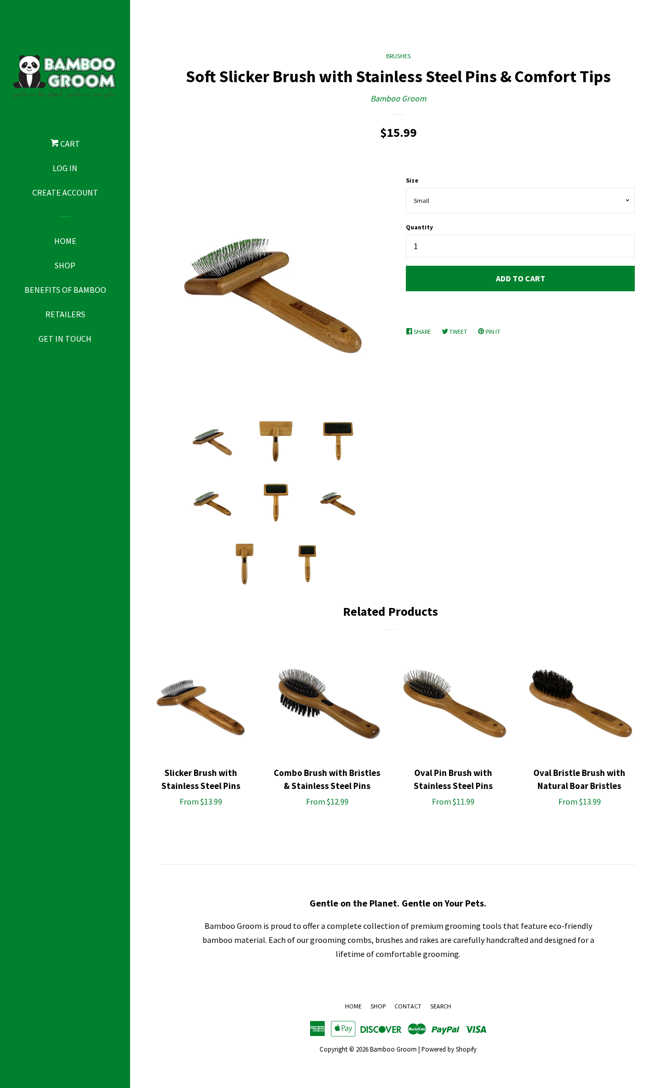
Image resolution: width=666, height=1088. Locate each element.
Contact (407, 1006)
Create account (65, 192)
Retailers (65, 314)
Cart (69, 143)
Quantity (419, 227)
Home (65, 241)
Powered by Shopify (449, 1049)
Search (440, 1006)
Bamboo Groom (398, 98)
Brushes (398, 56)
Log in (65, 168)
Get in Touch (65, 338)
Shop (65, 265)
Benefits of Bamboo (65, 289)
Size (412, 180)
